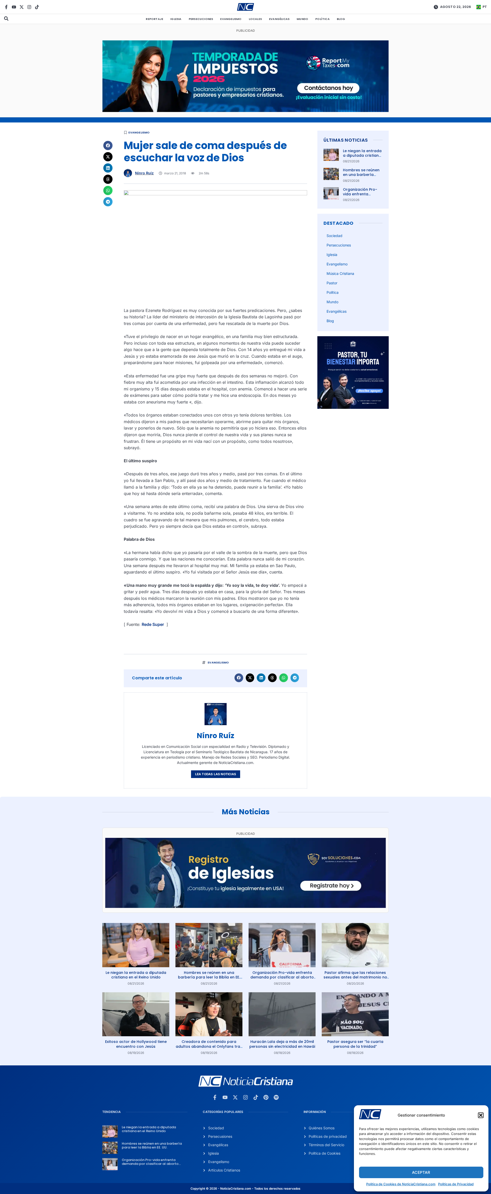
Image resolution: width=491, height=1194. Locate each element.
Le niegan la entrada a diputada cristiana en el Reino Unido (362, 155)
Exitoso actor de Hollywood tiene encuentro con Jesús (136, 1044)
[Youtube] (14, 7)
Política (322, 19)
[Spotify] (276, 1097)
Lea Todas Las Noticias (215, 774)
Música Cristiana (340, 273)
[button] (480, 1115)
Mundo (302, 19)
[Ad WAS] (245, 906)
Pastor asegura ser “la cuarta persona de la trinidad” (355, 1044)
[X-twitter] (21, 7)
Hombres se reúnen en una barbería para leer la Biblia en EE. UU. (362, 177)
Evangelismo (230, 19)
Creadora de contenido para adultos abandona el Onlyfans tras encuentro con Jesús (209, 1046)
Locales (255, 19)
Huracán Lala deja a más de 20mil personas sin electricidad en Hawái (282, 1044)
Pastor (332, 283)
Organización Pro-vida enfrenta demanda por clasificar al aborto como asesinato (282, 977)
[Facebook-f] (6, 7)
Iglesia (175, 19)
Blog (341, 19)
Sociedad (334, 235)
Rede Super (153, 624)
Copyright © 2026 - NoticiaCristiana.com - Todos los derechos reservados (245, 1188)
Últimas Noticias (345, 140)
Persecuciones (201, 19)
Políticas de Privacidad (456, 1184)
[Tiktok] (37, 7)
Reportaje (154, 19)
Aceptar (421, 1172)
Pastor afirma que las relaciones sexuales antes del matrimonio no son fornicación (355, 977)
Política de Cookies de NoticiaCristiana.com (401, 1184)
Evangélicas (279, 19)
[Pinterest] (266, 1097)
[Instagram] (29, 7)
